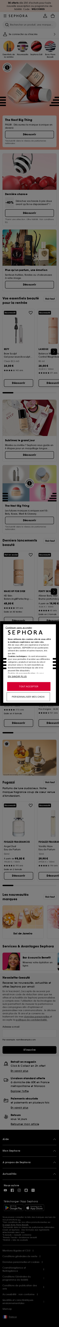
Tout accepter (28, 686)
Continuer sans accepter (19, 627)
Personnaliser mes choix (28, 697)
